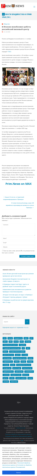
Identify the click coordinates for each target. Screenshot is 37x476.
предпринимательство (23, 365)
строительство (27, 368)
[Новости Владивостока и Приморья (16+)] (14, 6)
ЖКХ (10, 341)
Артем (10, 338)
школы (30, 378)
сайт (22, 440)
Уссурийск (22, 345)
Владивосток (18, 338)
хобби (12, 378)
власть (5, 351)
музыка (30, 358)
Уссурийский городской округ (12, 348)
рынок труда (16, 368)
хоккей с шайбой (21, 378)
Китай (16, 341)
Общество (7, 24)
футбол (6, 378)
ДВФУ (26, 338)
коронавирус (7, 358)
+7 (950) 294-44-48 (20, 428)
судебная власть (8, 371)
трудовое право (16, 375)
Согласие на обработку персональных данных (18, 436)
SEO (5, 338)
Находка (28, 341)
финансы (25, 375)
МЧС (21, 341)
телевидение (29, 371)
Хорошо (18, 472)
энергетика (14, 381)
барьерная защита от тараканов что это (15, 327)
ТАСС (9, 51)
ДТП (31, 338)
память (17, 361)
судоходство (19, 371)
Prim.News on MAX (18, 184)
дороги (18, 355)
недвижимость (8, 361)
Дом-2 (5, 341)
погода (23, 361)
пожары (30, 361)
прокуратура (7, 368)
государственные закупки (17, 351)
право (12, 365)
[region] (18, 460)
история (24, 355)
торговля (6, 375)
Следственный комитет (10, 345)
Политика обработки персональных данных (18, 434)
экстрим (6, 381)
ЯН (23, 348)
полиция (6, 365)
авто (28, 348)
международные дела (19, 358)
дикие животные (8, 355)
